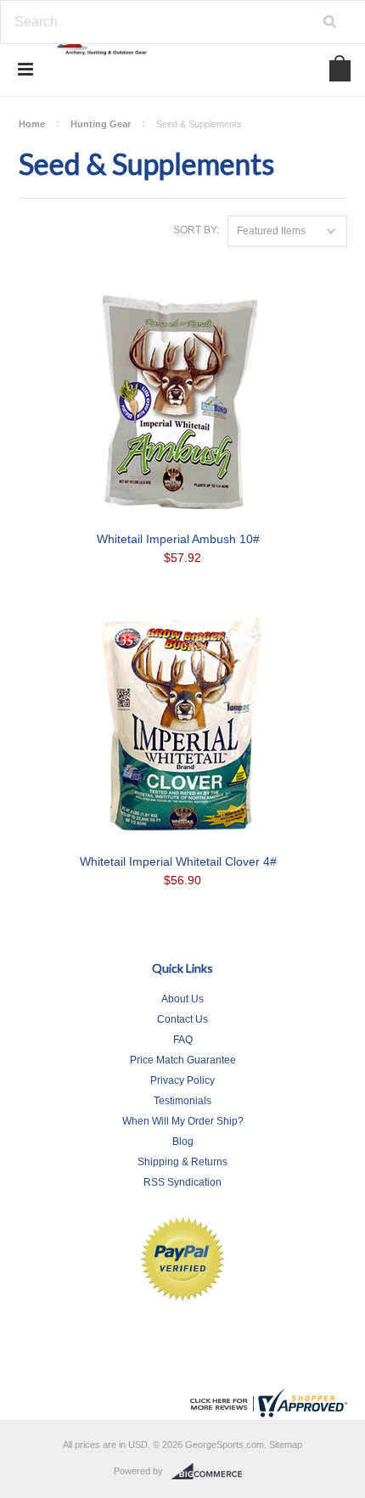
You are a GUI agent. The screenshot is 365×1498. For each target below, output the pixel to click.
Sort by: (196, 230)
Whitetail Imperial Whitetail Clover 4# (178, 861)
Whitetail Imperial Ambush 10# (178, 539)
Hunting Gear (100, 124)
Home (32, 124)
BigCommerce (211, 1471)
